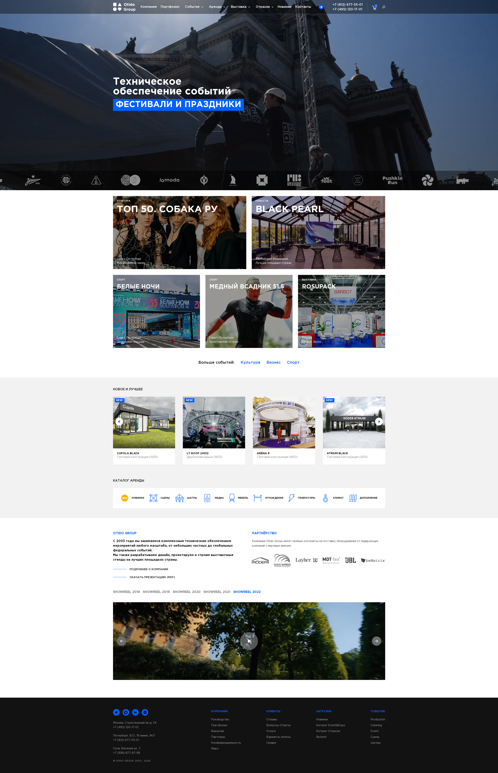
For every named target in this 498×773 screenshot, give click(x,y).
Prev (119, 421)
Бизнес (274, 362)
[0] (373, 7)
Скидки (271, 743)
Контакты (303, 6)
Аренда (215, 6)
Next (379, 421)
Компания (149, 6)
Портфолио (170, 6)
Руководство (220, 719)
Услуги (271, 731)
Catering (376, 725)
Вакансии (217, 731)
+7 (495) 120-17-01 (347, 9)
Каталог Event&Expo (330, 725)
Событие (192, 6)
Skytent (321, 737)
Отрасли (263, 6)
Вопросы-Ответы (278, 725)
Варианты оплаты (278, 737)
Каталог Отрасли (328, 731)
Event (375, 731)
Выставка (238, 6)
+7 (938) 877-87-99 (126, 753)
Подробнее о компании (149, 569)
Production (378, 719)
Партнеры (218, 737)
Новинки (284, 6)
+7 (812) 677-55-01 (348, 4)
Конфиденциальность (226, 743)
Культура (250, 362)
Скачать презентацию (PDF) (152, 577)
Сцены (375, 737)
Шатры (376, 743)
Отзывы (271, 719)
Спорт (293, 362)
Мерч (214, 749)
